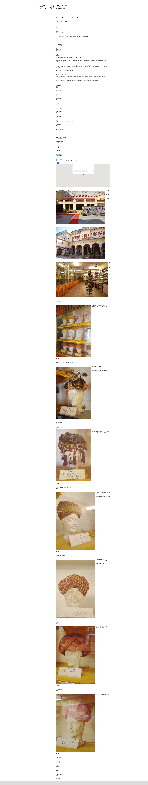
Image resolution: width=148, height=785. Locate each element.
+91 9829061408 (59, 154)
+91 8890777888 (59, 35)
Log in (109, 1)
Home (39, 13)
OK (90, 170)
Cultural (57, 53)
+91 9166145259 (59, 45)
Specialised (58, 50)
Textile (57, 55)
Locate (58, 163)
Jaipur (57, 23)
